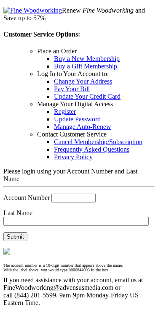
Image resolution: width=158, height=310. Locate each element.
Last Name (17, 212)
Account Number (26, 197)
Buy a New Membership (87, 58)
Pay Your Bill (72, 88)
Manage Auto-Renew (82, 126)
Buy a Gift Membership (85, 66)
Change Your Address (83, 81)
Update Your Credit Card (87, 96)
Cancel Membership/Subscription (98, 141)
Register (65, 111)
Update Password (77, 119)
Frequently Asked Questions (91, 149)
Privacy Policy (73, 156)
